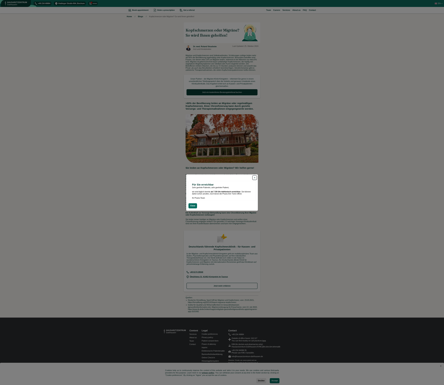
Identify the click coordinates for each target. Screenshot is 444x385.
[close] (254, 177)
